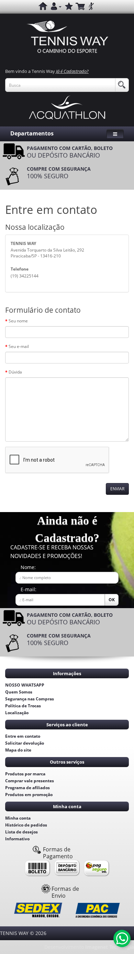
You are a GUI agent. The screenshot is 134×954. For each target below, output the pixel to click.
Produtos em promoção (29, 794)
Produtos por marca (25, 774)
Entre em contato (22, 736)
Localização (17, 713)
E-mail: (28, 589)
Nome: (28, 567)
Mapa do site (18, 750)
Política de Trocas (23, 706)
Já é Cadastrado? (72, 71)
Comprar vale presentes (29, 781)
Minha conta (18, 818)
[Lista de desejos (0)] (68, 6)
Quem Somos (18, 692)
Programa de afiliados (27, 788)
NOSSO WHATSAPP (24, 685)
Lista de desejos (21, 832)
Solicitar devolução (24, 743)
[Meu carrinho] (80, 6)
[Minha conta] (56, 6)
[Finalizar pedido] (91, 6)
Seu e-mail (19, 346)
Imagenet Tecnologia (109, 947)
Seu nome (18, 321)
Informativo (17, 839)
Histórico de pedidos (26, 825)
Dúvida (15, 372)
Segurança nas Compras (29, 699)
